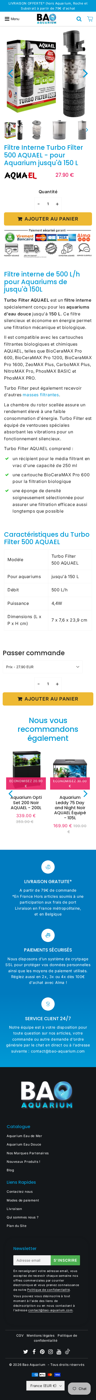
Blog (10, 1170)
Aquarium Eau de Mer (24, 1136)
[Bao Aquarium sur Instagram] (51, 1352)
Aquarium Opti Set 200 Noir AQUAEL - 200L (26, 802)
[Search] (79, 18)
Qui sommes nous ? (22, 1217)
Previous (10, 73)
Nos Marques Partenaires (28, 1153)
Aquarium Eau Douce (24, 1144)
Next (85, 73)
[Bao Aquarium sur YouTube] (59, 1352)
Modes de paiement (23, 1200)
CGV (20, 1335)
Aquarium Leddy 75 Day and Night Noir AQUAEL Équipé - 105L (70, 807)
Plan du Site (16, 1226)
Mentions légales (41, 1335)
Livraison (14, 1209)
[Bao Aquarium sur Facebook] (35, 1352)
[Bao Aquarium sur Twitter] (26, 1352)
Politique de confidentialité (48, 1290)
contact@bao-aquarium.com (50, 1310)
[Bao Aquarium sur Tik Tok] (67, 1353)
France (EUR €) (43, 1386)
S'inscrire (65, 1260)
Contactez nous (20, 1192)
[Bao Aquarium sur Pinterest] (43, 1352)
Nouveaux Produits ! (23, 1162)
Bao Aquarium (34, 1365)
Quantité (48, 191)
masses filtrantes (41, 394)
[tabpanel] (14, 130)
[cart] (90, 18)
